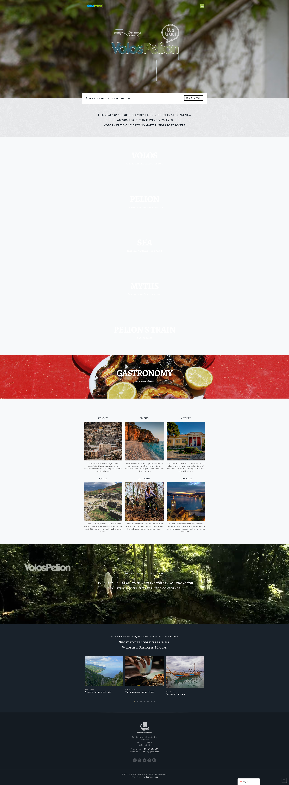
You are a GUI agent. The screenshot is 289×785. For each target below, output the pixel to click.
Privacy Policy (137, 777)
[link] (144, 46)
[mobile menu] (202, 6)
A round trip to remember (98, 692)
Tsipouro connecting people (139, 692)
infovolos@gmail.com (149, 751)
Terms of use (152, 777)
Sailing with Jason (175, 694)
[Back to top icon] (278, 780)
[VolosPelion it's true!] (94, 5)
